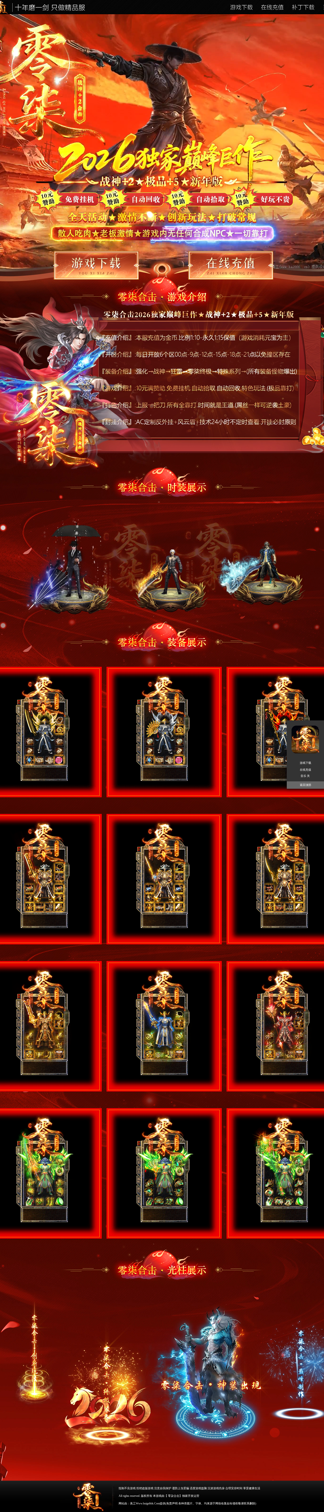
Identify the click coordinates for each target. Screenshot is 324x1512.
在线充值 (305, 769)
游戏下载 (305, 763)
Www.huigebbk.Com (148, 1503)
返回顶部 (305, 785)
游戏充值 (231, 265)
